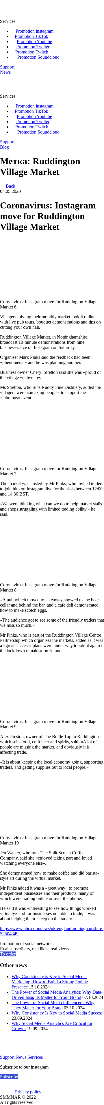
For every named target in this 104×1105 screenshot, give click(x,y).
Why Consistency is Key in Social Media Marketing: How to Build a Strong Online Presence (50, 981)
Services (35, 1057)
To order (8, 953)
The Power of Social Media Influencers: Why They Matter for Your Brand (53, 1005)
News (21, 1057)
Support (7, 1057)
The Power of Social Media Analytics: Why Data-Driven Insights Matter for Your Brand (57, 995)
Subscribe (9, 1076)
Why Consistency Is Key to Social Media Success (57, 1012)
